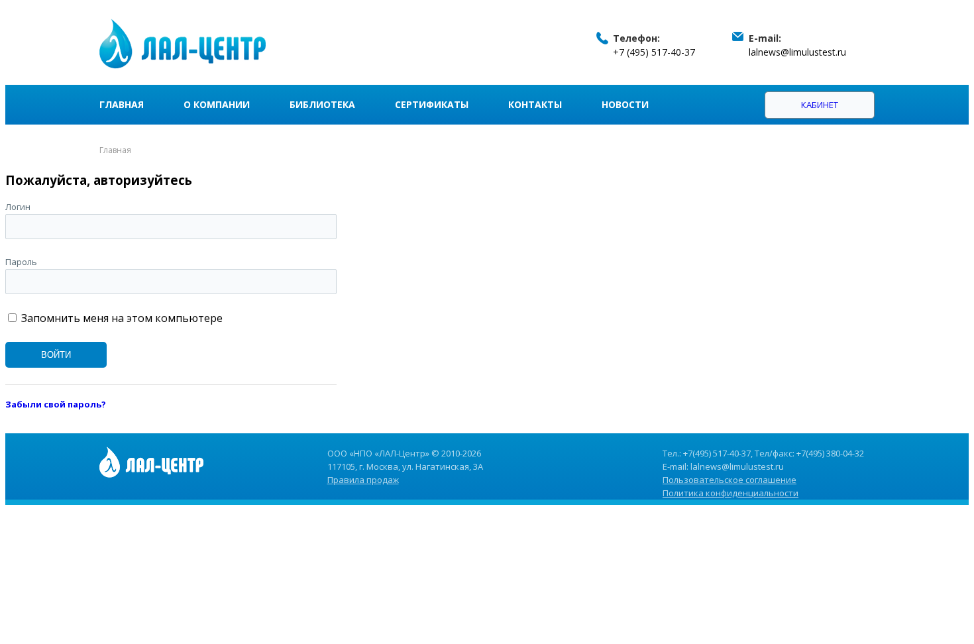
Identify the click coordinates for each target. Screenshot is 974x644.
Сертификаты (431, 104)
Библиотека (322, 104)
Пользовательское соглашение (729, 480)
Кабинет (819, 105)
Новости (625, 104)
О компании (217, 104)
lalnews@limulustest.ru (797, 52)
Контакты (535, 104)
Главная (121, 104)
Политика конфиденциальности (730, 493)
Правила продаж (363, 480)
